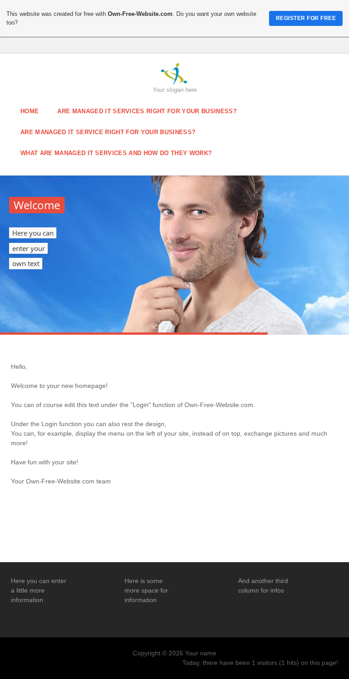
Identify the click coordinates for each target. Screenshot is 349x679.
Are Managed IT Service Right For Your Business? (107, 132)
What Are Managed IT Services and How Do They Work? (116, 153)
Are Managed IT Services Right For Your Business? (147, 111)
